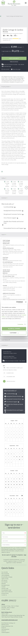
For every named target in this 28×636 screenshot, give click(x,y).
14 (11, 481)
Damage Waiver (5, 585)
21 (11, 484)
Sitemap (3, 583)
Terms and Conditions (6, 591)
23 (16, 484)
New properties (5, 573)
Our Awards (4, 582)
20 (22, 456)
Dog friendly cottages (6, 577)
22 (14, 484)
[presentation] (26, 187)
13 (8, 481)
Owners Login (4, 588)
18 (16, 456)
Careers (3, 586)
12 (5, 481)
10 (19, 478)
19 (19, 456)
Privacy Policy (4, 593)
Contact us (4, 595)
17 (19, 481)
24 (19, 484)
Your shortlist (4, 572)
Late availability (5, 575)
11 (22, 478)
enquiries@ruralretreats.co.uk (9, 620)
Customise (20, 324)
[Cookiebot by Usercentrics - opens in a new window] (17, 302)
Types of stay (4, 578)
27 (8, 487)
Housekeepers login (6, 590)
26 (19, 459)
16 (16, 481)
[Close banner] (25, 302)
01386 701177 (8, 600)
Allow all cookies (14, 328)
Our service (4, 580)
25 (22, 484)
